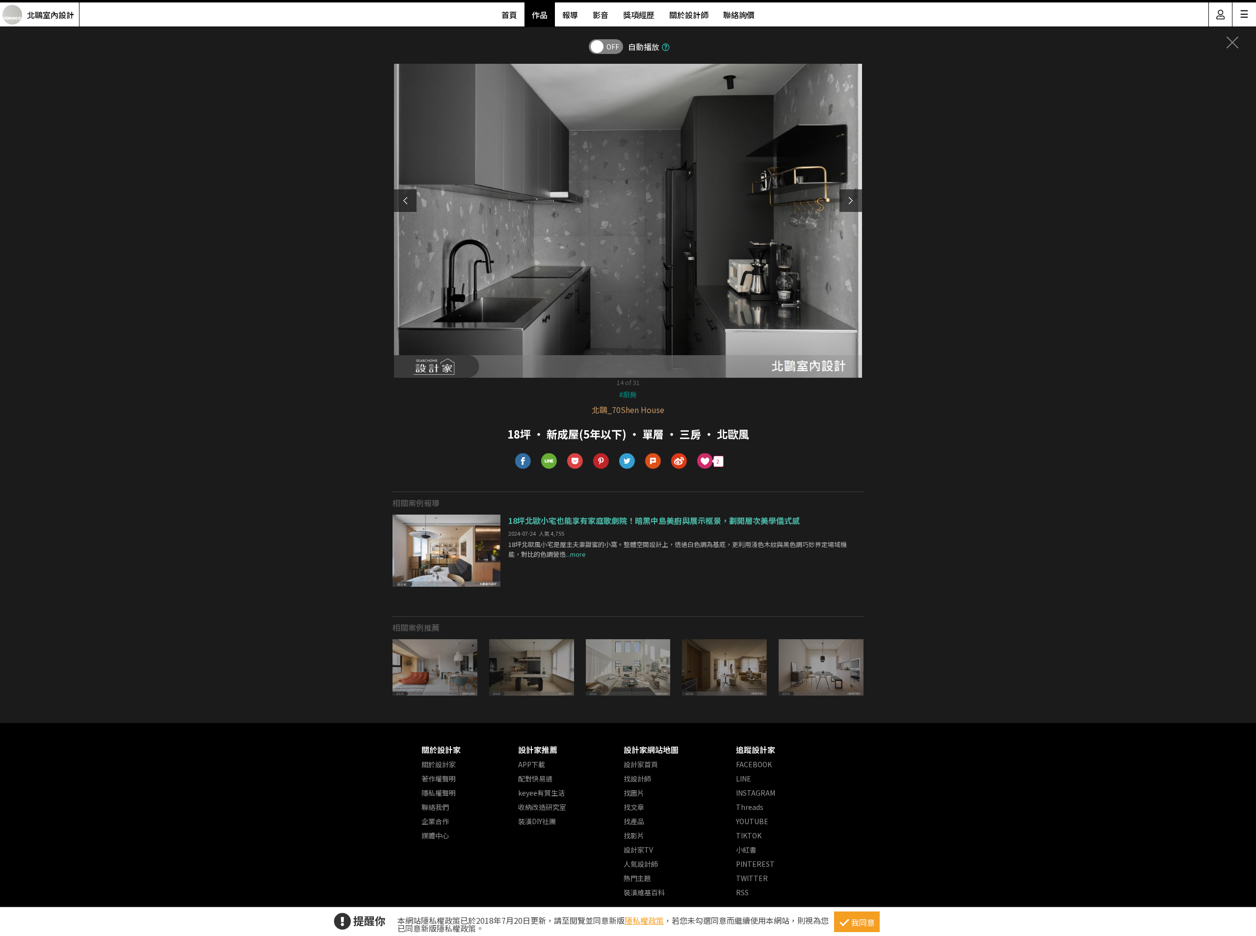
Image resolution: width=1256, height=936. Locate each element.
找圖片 (634, 793)
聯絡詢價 (739, 15)
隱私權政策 (644, 920)
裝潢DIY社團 (537, 821)
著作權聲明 (438, 778)
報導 (570, 15)
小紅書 (746, 850)
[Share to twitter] (627, 461)
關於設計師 (688, 15)
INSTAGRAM (755, 793)
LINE (743, 778)
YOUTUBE (752, 821)
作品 (540, 15)
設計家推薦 (537, 749)
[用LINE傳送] (549, 461)
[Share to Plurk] (653, 461)
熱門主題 (637, 878)
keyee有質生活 (541, 793)
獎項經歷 (638, 15)
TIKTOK (748, 835)
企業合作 (435, 821)
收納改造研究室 (542, 807)
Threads (749, 807)
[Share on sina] (679, 461)
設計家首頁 (641, 764)
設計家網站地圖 (651, 749)
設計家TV (638, 850)
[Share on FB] (523, 461)
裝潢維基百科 (644, 892)
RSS (742, 892)
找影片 (634, 835)
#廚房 (628, 394)
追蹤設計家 (755, 749)
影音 (600, 15)
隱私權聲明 (438, 793)
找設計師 (637, 778)
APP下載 (531, 764)
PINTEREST (755, 864)
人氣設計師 (641, 864)
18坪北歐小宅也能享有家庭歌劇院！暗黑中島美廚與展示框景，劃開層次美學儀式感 (654, 520)
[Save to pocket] (575, 461)
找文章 (634, 807)
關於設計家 (441, 749)
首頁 (509, 15)
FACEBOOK (754, 764)
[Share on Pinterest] (601, 461)
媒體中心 (435, 835)
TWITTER (752, 878)
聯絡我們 (435, 807)
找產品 (634, 821)
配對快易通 (535, 778)
